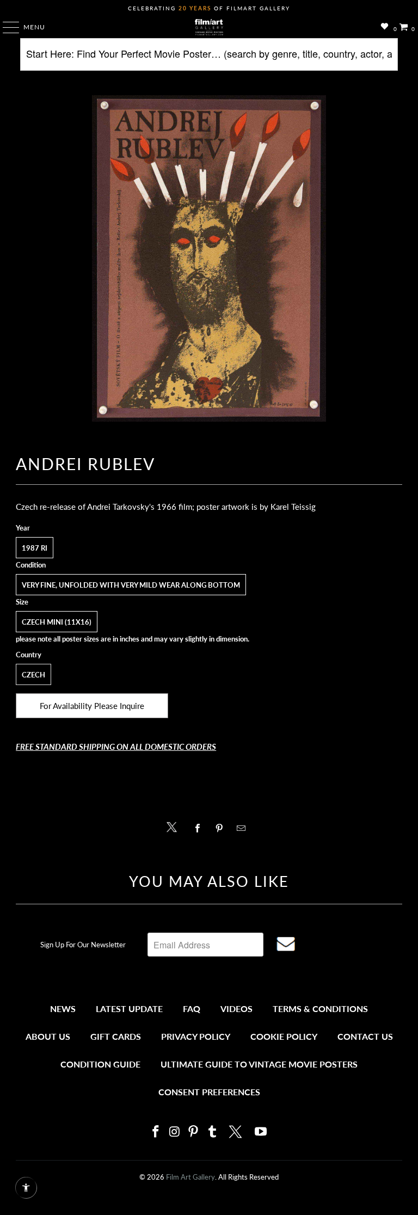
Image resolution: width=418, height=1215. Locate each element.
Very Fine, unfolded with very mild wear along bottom (131, 585)
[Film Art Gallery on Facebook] (155, 1132)
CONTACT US (365, 1036)
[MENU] (5, 27)
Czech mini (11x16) (56, 622)
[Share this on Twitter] (174, 826)
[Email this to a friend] (244, 828)
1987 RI (34, 548)
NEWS (63, 1008)
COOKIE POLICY (283, 1036)
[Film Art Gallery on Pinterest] (194, 1132)
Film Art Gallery (190, 1177)
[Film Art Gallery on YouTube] (261, 1132)
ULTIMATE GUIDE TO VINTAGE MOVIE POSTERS (259, 1064)
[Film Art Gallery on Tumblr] (212, 1132)
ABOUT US (48, 1036)
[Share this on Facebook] (200, 828)
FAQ (191, 1008)
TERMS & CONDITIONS (320, 1008)
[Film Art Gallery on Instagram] (175, 1132)
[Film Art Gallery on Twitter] (236, 1131)
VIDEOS (236, 1008)
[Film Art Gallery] (209, 27)
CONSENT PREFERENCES (209, 1092)
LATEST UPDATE (129, 1008)
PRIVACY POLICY (195, 1036)
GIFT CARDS (115, 1036)
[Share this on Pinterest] (221, 828)
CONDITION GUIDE (100, 1064)
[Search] (208, 58)
